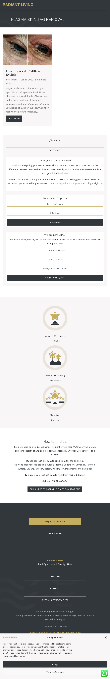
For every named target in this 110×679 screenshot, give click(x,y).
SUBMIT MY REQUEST (55, 278)
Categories (55, 150)
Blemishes (40, 79)
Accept (55, 664)
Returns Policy (73, 632)
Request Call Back (55, 521)
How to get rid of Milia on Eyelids (24, 72)
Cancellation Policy (38, 632)
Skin (8, 83)
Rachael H (14, 79)
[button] (105, 637)
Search (56, 140)
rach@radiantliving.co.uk (69, 183)
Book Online (55, 533)
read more (14, 118)
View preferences (55, 672)
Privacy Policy (57, 632)
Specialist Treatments (55, 600)
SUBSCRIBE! (55, 222)
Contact (55, 588)
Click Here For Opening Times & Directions (55, 489)
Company (55, 576)
